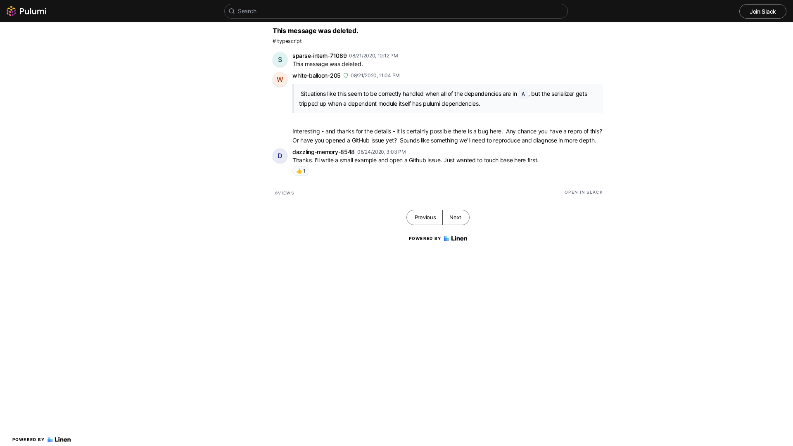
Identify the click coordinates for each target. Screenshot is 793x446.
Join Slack (763, 11)
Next (455, 217)
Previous (425, 217)
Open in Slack (584, 192)
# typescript (287, 41)
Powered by (28, 439)
